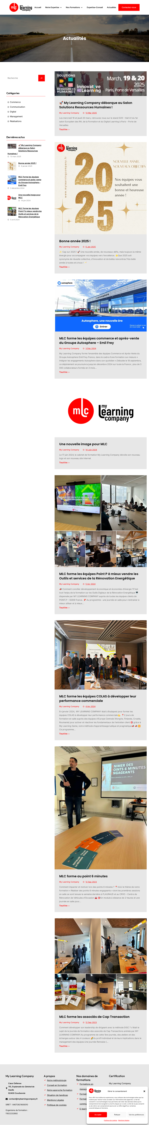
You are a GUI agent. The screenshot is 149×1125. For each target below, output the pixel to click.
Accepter (98, 1115)
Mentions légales (123, 1120)
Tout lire (63, 129)
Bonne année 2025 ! (27, 163)
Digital (13, 111)
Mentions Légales (55, 1100)
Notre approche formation (59, 1090)
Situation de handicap (57, 1095)
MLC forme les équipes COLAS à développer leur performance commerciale (97, 698)
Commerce (15, 102)
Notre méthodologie (56, 1080)
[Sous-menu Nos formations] (82, 7)
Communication (17, 107)
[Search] (41, 78)
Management (16, 116)
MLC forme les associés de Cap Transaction (94, 1017)
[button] (144, 1091)
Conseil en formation (57, 1085)
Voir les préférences (136, 1115)
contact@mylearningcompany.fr (23, 1099)
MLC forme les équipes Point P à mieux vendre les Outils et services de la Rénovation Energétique (30, 212)
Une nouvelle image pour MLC (29, 196)
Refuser (117, 1115)
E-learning (85, 1109)
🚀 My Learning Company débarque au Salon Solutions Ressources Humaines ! (24, 149)
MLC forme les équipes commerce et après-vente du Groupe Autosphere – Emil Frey (29, 181)
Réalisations (15, 121)
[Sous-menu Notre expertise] (61, 7)
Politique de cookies (110, 1120)
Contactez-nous (129, 7)
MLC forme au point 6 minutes (83, 876)
